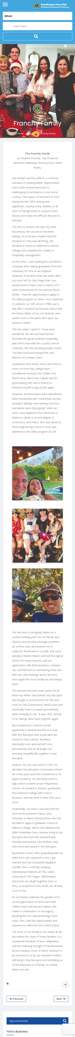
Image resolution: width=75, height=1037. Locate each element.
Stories (31, 133)
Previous (17, 999)
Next (60, 999)
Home (20, 133)
